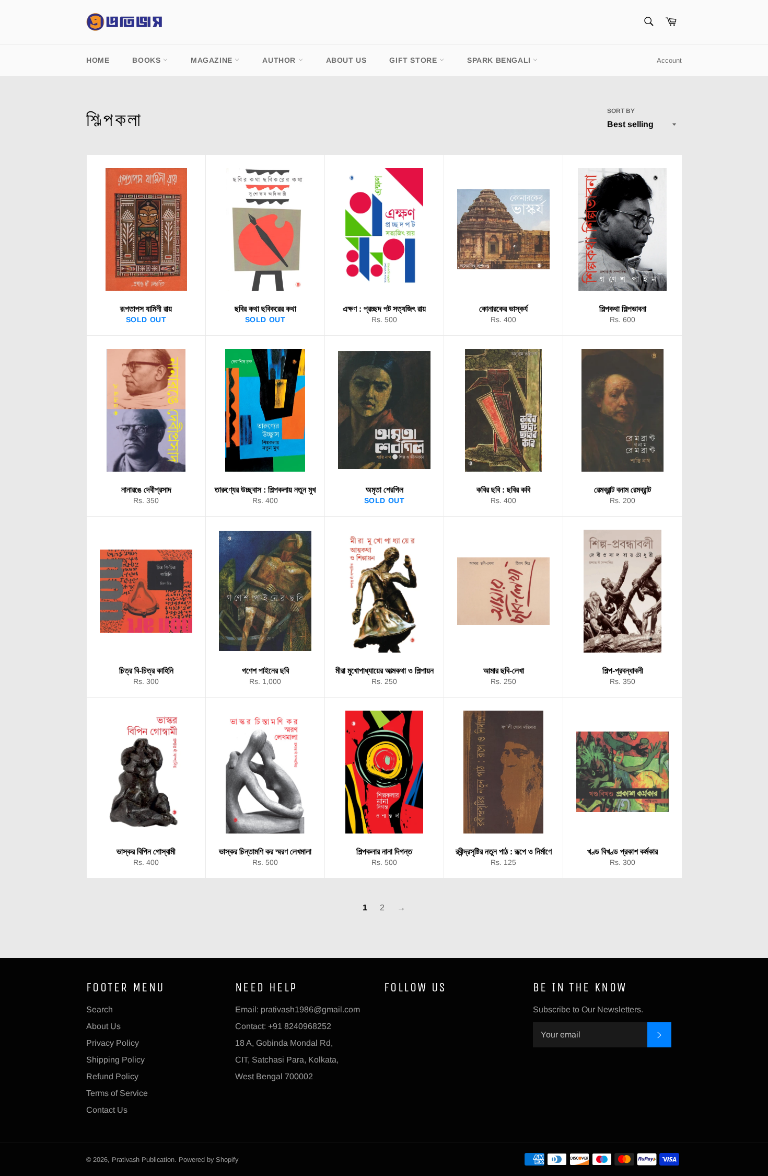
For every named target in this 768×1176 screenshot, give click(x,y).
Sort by (621, 111)
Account (669, 60)
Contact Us (106, 1109)
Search (99, 1009)
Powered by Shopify (208, 1159)
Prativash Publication (143, 1159)
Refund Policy (112, 1076)
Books (147, 60)
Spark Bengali (500, 60)
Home (97, 60)
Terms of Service (117, 1093)
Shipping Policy (115, 1059)
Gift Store (414, 60)
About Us (346, 60)
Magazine (213, 60)
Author (280, 60)
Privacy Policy (112, 1042)
